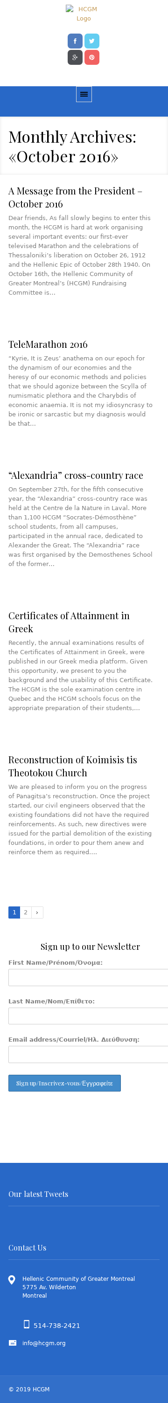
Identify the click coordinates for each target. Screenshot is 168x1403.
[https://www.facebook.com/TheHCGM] (75, 40)
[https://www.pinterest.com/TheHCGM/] (91, 56)
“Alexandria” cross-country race (75, 475)
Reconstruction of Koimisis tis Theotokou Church (72, 766)
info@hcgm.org (44, 1343)
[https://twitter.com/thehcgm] (91, 40)
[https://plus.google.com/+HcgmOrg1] (75, 56)
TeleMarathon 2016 (48, 344)
